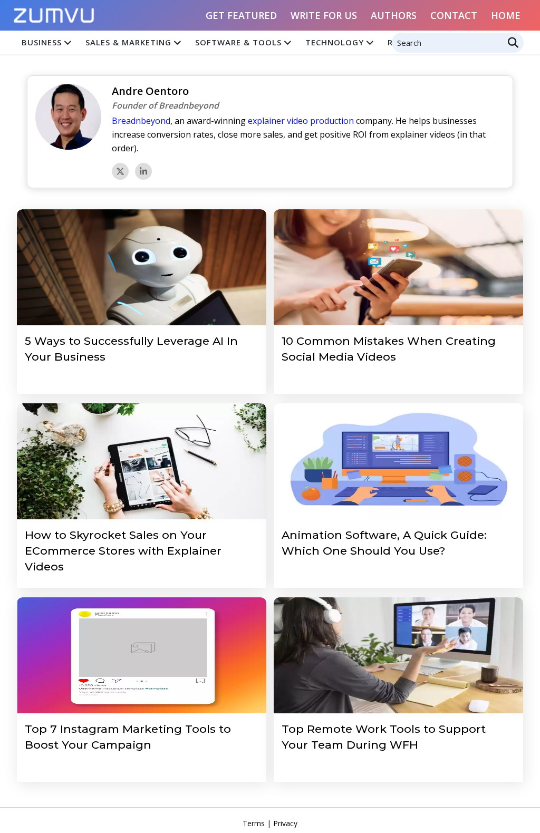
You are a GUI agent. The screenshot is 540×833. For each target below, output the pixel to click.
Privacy (285, 823)
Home (505, 15)
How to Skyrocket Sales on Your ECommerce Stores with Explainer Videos (123, 550)
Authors (394, 15)
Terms (254, 823)
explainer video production (301, 121)
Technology (334, 42)
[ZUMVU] (54, 12)
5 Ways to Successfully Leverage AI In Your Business (131, 348)
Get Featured (241, 15)
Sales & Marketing (128, 42)
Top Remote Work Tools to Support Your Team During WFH (384, 736)
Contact (453, 15)
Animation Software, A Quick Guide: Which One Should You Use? (384, 542)
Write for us (324, 15)
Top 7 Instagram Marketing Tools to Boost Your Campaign (128, 736)
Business (42, 42)
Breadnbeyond (141, 121)
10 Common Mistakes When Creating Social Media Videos (389, 348)
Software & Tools (238, 42)
